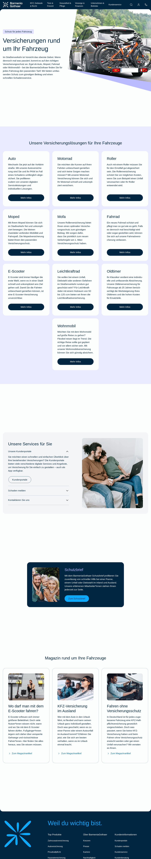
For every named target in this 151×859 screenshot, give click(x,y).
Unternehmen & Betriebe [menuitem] (97, 4)
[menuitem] (131, 4)
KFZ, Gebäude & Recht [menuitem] (36, 4)
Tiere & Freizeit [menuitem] (50, 4)
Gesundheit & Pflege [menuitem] (65, 4)
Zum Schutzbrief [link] (76, 598)
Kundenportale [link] (19, 479)
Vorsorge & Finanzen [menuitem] (80, 4)
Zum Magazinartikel (22, 753)
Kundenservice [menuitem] (115, 5)
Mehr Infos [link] (26, 198)
